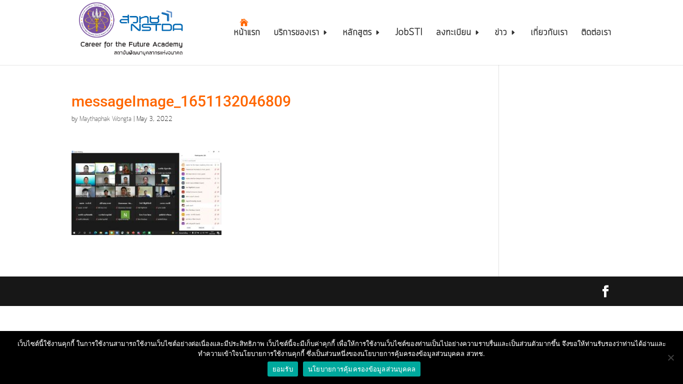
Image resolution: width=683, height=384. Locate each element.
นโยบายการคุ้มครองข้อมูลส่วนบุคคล (362, 369)
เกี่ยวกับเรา (549, 34)
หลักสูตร (357, 34)
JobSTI (409, 34)
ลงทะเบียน (454, 34)
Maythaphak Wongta (106, 119)
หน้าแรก (247, 34)
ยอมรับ (282, 369)
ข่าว (501, 34)
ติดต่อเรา (597, 34)
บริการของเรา (297, 34)
